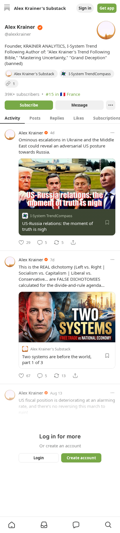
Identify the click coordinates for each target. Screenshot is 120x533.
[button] (11, 525)
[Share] (73, 242)
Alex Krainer (31, 133)
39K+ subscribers (22, 94)
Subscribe (29, 105)
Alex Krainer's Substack (50, 349)
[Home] (6, 8)
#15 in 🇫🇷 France (63, 94)
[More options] (112, 132)
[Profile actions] (110, 105)
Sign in (85, 8)
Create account (81, 457)
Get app (107, 8)
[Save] (107, 222)
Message (79, 105)
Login (38, 457)
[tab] (12, 118)
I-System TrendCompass (51, 215)
